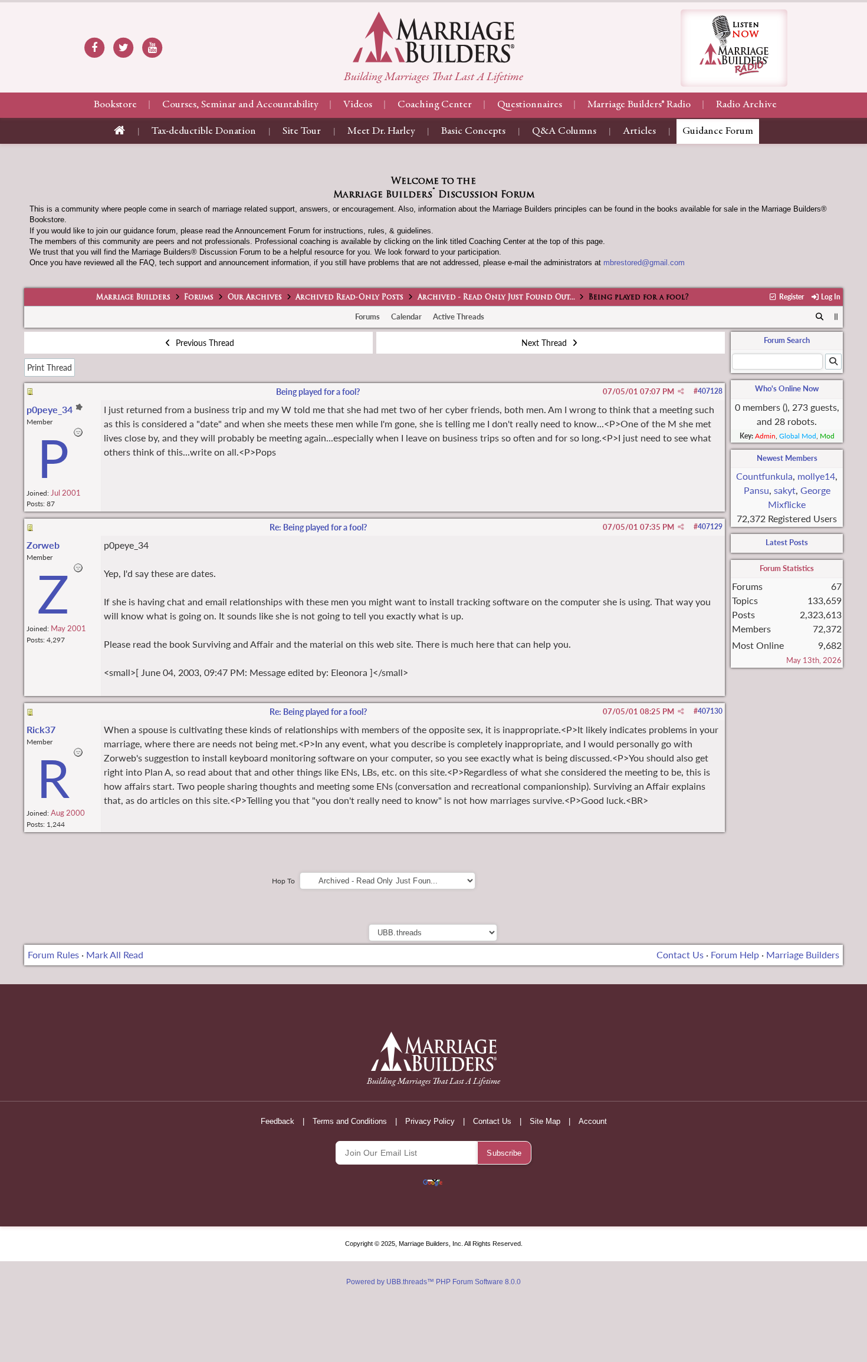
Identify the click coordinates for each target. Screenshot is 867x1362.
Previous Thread (203, 343)
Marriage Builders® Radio (639, 105)
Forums (199, 297)
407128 (710, 391)
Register (790, 296)
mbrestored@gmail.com (644, 262)
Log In (829, 296)
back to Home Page (433, 37)
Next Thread (545, 343)
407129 (710, 526)
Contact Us (680, 954)
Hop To (283, 880)
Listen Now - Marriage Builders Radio (734, 48)
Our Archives (255, 297)
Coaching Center (435, 105)
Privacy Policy (430, 1121)
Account (593, 1121)
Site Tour (302, 131)
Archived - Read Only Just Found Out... (496, 297)
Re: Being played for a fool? (318, 527)
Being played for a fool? (318, 392)
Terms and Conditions (350, 1121)
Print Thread (49, 367)
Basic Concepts (473, 131)
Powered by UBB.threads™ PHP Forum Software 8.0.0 (433, 1282)
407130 (710, 711)
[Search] (820, 317)
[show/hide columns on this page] (836, 316)
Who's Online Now (787, 388)
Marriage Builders (133, 297)
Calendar (406, 316)
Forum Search (787, 340)
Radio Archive (746, 105)
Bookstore (115, 105)
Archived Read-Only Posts (349, 297)
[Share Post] (681, 391)
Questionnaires (529, 105)
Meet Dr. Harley (381, 131)
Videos (357, 105)
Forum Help (735, 954)
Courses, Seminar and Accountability (240, 105)
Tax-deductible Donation (204, 131)
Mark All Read (114, 954)
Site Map (545, 1121)
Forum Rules (53, 954)
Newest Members (787, 458)
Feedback (277, 1121)
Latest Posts (787, 542)
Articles (639, 131)
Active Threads (458, 316)
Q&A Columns (564, 131)
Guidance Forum (717, 131)
